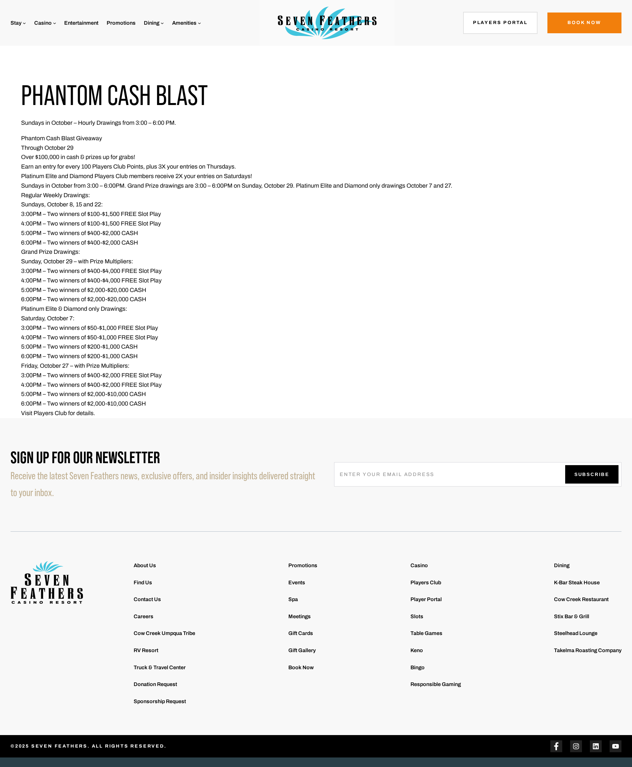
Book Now (584, 22)
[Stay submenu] (24, 23)
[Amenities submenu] (199, 23)
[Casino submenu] (54, 23)
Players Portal (500, 22)
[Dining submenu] (162, 23)
